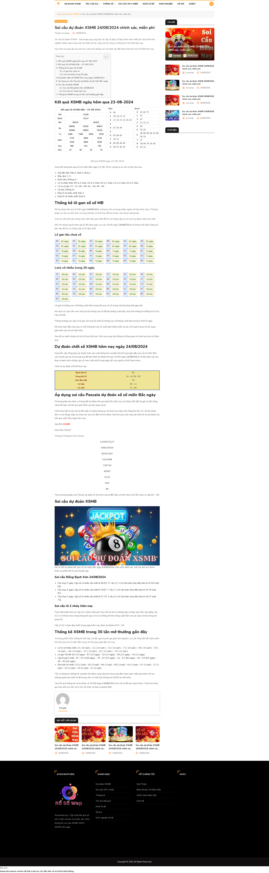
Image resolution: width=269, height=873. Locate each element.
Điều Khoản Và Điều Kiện (149, 789)
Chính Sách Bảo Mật (146, 795)
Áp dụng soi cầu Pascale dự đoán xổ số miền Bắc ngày (83, 81)
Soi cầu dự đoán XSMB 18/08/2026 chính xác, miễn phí (147, 747)
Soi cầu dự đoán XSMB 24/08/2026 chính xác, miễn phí (93, 747)
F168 (2, 832)
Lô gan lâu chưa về (71, 71)
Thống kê (108, 4)
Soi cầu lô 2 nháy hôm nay (74, 91)
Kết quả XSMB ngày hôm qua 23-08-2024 (77, 61)
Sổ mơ (180, 4)
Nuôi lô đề (148, 4)
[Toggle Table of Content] (105, 57)
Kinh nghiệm (166, 4)
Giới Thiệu (142, 784)
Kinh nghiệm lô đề (104, 817)
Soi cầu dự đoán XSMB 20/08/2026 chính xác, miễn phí (120, 747)
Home (59, 14)
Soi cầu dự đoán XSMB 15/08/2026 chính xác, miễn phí (198, 113)
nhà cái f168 (16, 845)
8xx (25, 845)
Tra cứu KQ (91, 4)
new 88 (32, 845)
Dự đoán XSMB (72, 4)
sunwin (13, 871)
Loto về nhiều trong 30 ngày (75, 74)
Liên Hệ (140, 801)
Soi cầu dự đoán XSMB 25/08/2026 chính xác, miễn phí (66, 747)
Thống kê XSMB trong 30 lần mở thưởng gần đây (80, 94)
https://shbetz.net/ (46, 845)
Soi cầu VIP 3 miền (128, 4)
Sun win (3, 868)
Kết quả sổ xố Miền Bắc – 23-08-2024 (76, 64)
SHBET (192, 4)
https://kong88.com (33, 839)
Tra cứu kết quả (103, 801)
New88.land (61, 845)
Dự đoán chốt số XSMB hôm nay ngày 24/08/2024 (81, 77)
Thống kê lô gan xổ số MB (70, 67)
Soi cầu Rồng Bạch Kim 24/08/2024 (78, 88)
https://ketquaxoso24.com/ (80, 845)
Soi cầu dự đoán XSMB (68, 84)
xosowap (65, 33)
